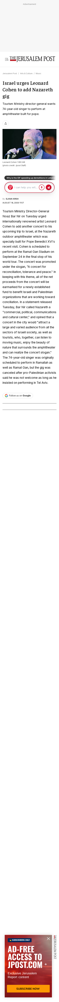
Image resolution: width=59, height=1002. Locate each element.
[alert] (28, 966)
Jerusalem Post (10, 73)
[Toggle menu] (6, 59)
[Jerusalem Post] (32, 59)
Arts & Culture (26, 73)
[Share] (6, 123)
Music (38, 73)
